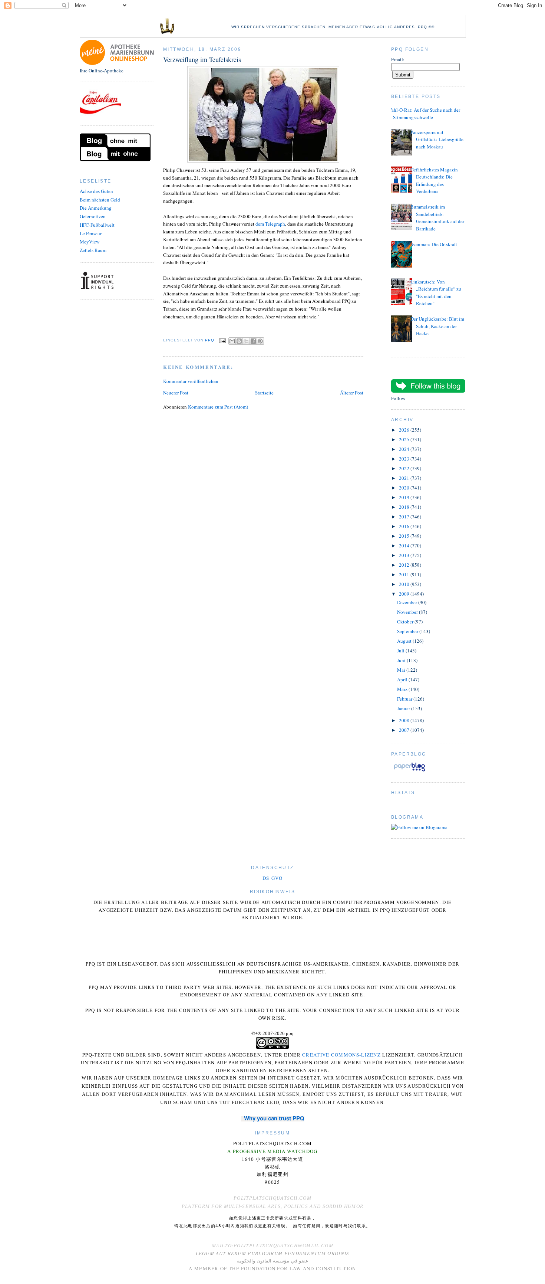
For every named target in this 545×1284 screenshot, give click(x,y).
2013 (404, 555)
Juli (401, 650)
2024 (404, 449)
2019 (404, 497)
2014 (404, 545)
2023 (404, 458)
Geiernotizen (93, 216)
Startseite (264, 392)
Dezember (407, 602)
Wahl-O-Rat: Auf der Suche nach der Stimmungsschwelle (423, 114)
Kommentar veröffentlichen (190, 381)
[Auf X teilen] (246, 341)
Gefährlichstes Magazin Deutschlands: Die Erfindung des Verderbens (434, 180)
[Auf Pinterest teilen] (260, 341)
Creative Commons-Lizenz (341, 1054)
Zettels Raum (93, 250)
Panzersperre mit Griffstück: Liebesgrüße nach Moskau (436, 139)
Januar (404, 708)
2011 (404, 574)
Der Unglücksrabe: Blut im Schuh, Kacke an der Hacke (437, 326)
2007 (404, 730)
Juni (402, 660)
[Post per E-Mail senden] (222, 340)
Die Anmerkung (96, 207)
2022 (404, 468)
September (408, 631)
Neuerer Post (175, 392)
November (408, 612)
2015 (404, 536)
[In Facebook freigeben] (253, 341)
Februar (405, 698)
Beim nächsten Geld (100, 199)
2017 (404, 516)
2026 (404, 429)
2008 (404, 720)
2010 (404, 584)
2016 (404, 526)
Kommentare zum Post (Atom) (218, 406)
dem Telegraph (270, 223)
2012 (404, 564)
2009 (404, 593)
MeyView (89, 241)
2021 (404, 478)
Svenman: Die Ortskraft (433, 244)
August (405, 641)
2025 (404, 439)
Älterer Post (351, 392)
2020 (404, 487)
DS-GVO (272, 878)
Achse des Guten (96, 191)
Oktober (405, 621)
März (403, 689)
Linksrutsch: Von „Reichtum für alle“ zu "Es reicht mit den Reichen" (435, 292)
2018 (404, 507)
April (403, 679)
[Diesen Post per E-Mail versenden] (232, 341)
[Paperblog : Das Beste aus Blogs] (409, 771)
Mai (401, 669)
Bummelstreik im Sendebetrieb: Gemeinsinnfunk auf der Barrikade (437, 217)
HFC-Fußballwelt (97, 225)
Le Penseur (91, 233)
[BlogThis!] (239, 341)
